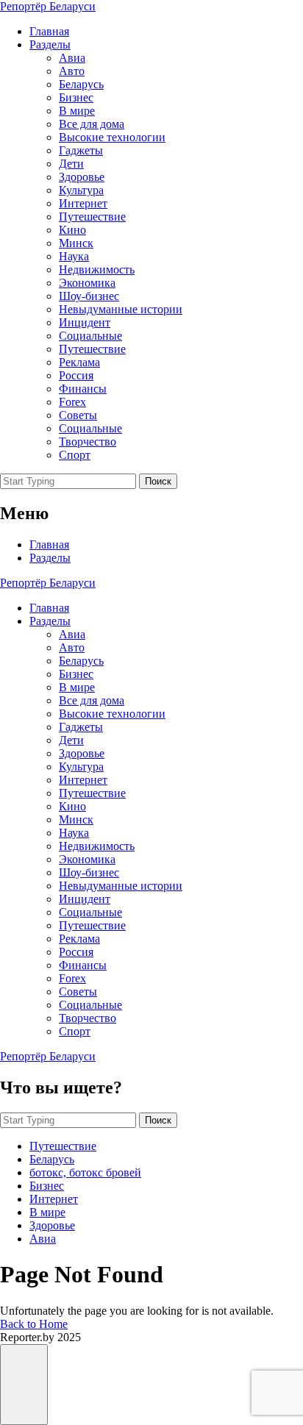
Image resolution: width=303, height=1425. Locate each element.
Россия (76, 375)
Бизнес (76, 97)
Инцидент (84, 322)
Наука (74, 256)
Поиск (158, 481)
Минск (76, 243)
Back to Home (34, 1324)
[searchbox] (68, 481)
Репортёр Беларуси (48, 6)
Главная (49, 31)
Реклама (79, 362)
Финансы (83, 388)
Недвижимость (97, 269)
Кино (72, 230)
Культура (81, 190)
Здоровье (81, 177)
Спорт (74, 455)
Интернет (83, 203)
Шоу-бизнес (89, 296)
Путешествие (92, 216)
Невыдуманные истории (120, 309)
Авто (72, 71)
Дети (71, 163)
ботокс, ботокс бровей (85, 1172)
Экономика (87, 282)
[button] (24, 1384)
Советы (78, 415)
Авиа (72, 57)
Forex (72, 402)
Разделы (50, 44)
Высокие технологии (112, 137)
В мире (77, 110)
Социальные (90, 335)
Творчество (87, 441)
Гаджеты (81, 150)
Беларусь (81, 84)
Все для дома (91, 124)
